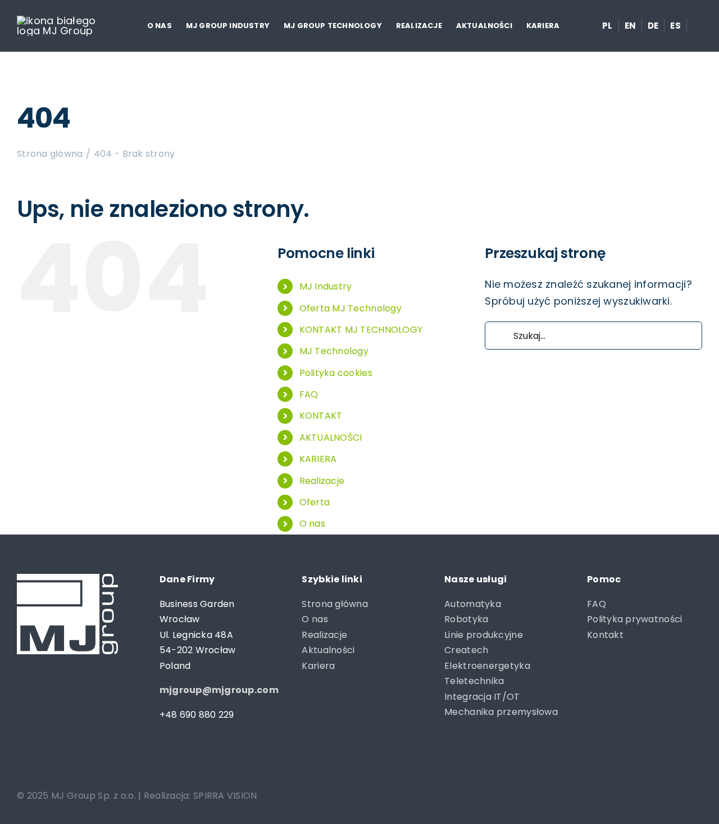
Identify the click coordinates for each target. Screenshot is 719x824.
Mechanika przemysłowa (501, 711)
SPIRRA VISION (225, 795)
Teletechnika (474, 680)
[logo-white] (57, 20)
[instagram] (44, 761)
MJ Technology (334, 351)
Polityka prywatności (634, 619)
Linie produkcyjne (483, 634)
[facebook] (22, 761)
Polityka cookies (335, 372)
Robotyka (466, 619)
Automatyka (472, 603)
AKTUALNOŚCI (330, 437)
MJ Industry (325, 286)
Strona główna (335, 603)
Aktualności (328, 650)
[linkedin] (66, 761)
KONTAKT (321, 415)
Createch (466, 650)
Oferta (314, 502)
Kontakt (605, 634)
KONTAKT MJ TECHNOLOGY (361, 329)
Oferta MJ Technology (350, 308)
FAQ (308, 394)
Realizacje (322, 480)
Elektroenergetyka (487, 665)
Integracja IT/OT (482, 696)
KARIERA (318, 458)
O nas (312, 523)
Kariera (318, 665)
